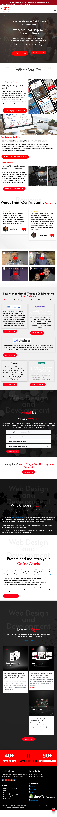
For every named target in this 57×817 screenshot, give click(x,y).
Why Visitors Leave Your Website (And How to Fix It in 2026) (41, 674)
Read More (6, 691)
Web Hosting (44, 311)
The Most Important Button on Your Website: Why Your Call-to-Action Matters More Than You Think (14, 676)
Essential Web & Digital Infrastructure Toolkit (38, 720)
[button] (55, 9)
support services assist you (44, 574)
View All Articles (28, 640)
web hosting (13, 311)
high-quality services (17, 517)
